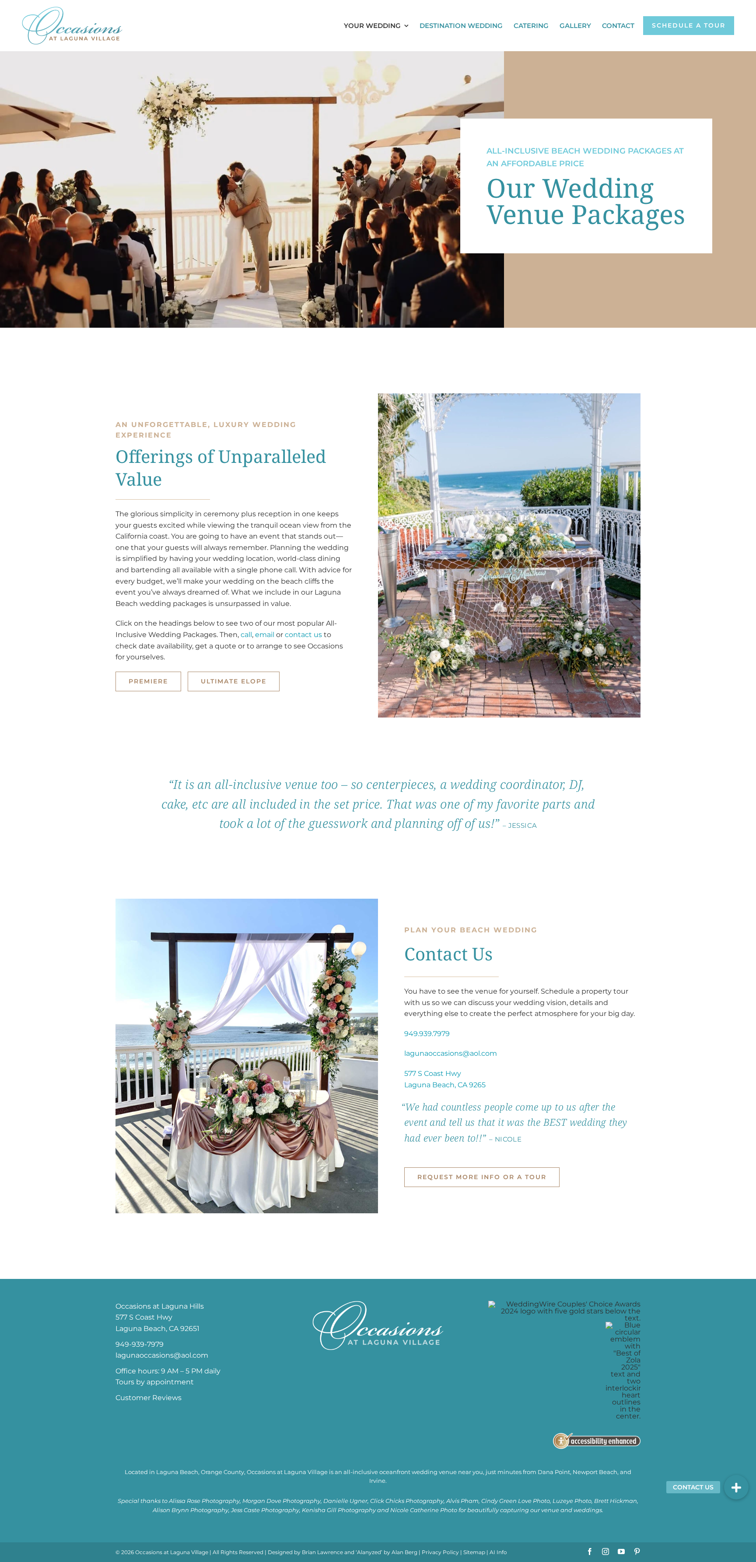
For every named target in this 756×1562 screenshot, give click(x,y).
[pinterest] (637, 1551)
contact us (303, 634)
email (264, 634)
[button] (736, 1487)
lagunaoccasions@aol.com (450, 1053)
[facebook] (589, 1551)
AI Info (498, 1552)
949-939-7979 (140, 1344)
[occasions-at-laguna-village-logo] (72, 10)
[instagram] (605, 1551)
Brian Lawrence (322, 1552)
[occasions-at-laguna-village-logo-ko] (378, 1304)
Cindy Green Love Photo (515, 1501)
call (246, 634)
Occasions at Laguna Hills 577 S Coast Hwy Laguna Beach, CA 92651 (160, 1317)
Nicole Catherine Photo (423, 1510)
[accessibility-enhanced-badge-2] (596, 1436)
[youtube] (621, 1551)
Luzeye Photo (572, 1501)
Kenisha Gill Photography (339, 1510)
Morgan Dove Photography (281, 1501)
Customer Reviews (149, 1398)
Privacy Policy (440, 1552)
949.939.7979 (427, 1034)
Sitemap (474, 1552)
